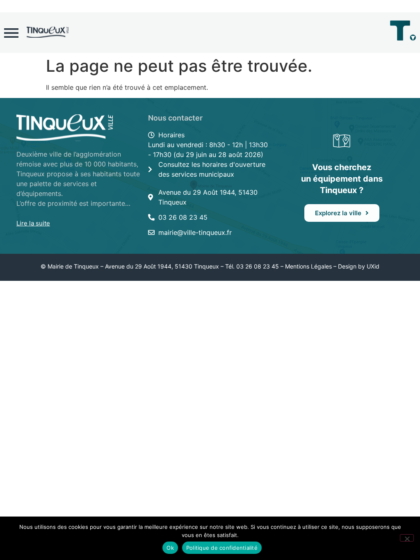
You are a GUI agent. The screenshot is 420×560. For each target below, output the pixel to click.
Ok (170, 547)
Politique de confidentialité (222, 547)
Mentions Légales (308, 266)
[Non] (407, 538)
